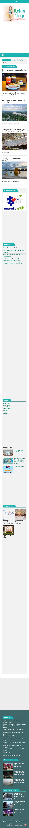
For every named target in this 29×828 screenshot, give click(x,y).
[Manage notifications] (25, 824)
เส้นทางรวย (6, 412)
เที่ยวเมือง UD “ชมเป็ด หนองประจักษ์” (11, 159)
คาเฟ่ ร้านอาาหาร (7, 409)
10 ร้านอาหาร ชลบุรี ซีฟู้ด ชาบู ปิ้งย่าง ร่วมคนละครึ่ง (14, 251)
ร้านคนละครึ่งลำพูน (19, 466)
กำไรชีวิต (5, 414)
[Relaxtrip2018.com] (3, 54)
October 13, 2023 (19, 798)
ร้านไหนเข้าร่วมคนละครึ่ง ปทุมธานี (11, 248)
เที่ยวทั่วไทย (6, 404)
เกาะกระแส (5, 410)
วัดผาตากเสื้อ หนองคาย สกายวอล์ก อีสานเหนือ (13, 101)
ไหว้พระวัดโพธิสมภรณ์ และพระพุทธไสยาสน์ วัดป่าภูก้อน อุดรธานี (13, 130)
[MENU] (27, 55)
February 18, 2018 (19, 782)
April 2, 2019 (18, 804)
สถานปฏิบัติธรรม (8, 506)
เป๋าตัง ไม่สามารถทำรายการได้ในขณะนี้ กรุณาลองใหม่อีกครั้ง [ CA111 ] (13, 260)
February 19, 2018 (19, 774)
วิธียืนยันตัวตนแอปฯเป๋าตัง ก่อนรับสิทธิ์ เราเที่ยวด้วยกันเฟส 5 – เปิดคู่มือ (20, 460)
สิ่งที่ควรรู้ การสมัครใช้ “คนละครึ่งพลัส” (13, 263)
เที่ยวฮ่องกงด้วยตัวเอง (10, 760)
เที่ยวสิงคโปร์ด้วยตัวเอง (10, 790)
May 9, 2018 (18, 766)
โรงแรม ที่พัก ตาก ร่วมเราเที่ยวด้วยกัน (20, 451)
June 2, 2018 (18, 812)
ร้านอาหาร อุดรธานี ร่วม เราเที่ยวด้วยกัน (14, 71)
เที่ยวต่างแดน (6, 405)
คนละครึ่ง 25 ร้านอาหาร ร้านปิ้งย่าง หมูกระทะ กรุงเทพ (13, 255)
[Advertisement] (14, 38)
